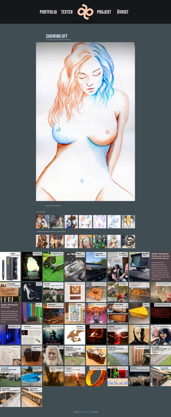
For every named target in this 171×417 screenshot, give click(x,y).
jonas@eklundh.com (85, 412)
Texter (67, 12)
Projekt (104, 12)
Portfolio (48, 12)
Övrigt (122, 12)
